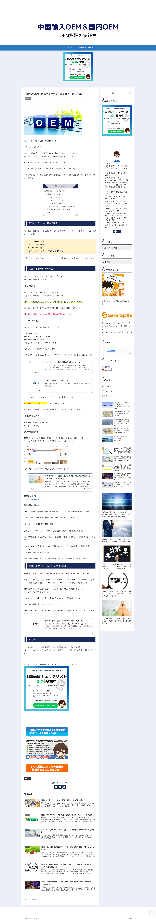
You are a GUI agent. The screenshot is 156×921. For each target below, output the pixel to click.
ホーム (25, 918)
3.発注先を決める (57, 203)
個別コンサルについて (35, 918)
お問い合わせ (107, 386)
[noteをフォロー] (56, 787)
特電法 (104, 396)
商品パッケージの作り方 (54, 194)
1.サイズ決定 (55, 197)
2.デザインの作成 (57, 200)
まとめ (48, 213)
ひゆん (117, 160)
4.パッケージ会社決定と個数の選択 (63, 206)
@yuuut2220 (110, 351)
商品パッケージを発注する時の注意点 (59, 209)
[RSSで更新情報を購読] (64, 787)
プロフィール (107, 391)
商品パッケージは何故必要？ (56, 191)
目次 (57, 186)
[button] (130, 93)
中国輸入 (28, 778)
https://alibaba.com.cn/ (32, 499)
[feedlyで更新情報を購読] (60, 787)
